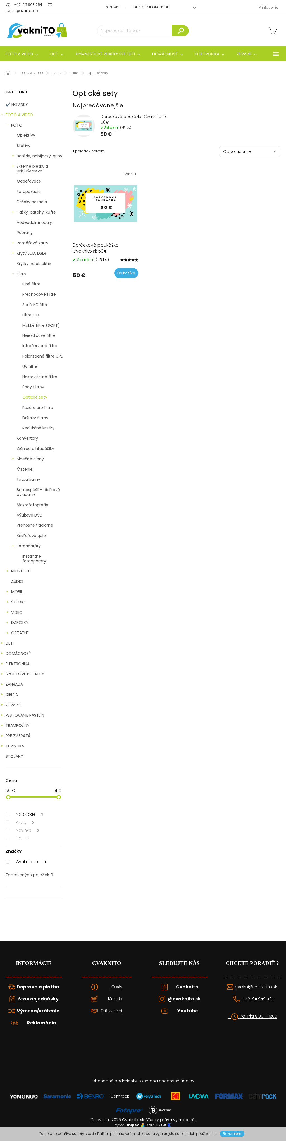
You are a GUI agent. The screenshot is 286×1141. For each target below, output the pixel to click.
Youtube (187, 1011)
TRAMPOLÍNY (18, 725)
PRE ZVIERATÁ (18, 735)
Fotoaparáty (29, 546)
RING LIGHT (21, 571)
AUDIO (17, 581)
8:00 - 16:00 (266, 1016)
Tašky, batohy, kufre (36, 212)
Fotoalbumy (28, 479)
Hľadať (180, 30)
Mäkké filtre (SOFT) (41, 325)
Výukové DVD (29, 515)
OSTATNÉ (20, 633)
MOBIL (17, 592)
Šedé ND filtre (35, 304)
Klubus (161, 1125)
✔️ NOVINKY (17, 104)
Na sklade (29, 814)
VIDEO (17, 612)
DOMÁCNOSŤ (18, 653)
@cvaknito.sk (184, 999)
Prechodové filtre (39, 294)
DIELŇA (12, 694)
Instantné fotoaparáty (34, 558)
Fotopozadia (29, 191)
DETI (10, 643)
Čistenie (25, 469)
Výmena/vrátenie (38, 1011)
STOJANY (14, 756)
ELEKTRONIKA (18, 664)
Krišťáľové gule (31, 535)
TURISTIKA (15, 746)
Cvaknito (187, 987)
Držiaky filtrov (35, 418)
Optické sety (34, 397)
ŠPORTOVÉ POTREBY (25, 674)
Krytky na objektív (34, 263)
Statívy (23, 145)
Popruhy (25, 232)
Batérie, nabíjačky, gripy (39, 156)
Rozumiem (232, 1133)
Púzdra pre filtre (37, 407)
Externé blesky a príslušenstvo (32, 169)
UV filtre (29, 366)
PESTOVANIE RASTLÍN (25, 715)
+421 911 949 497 (258, 999)
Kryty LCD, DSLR (31, 253)
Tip (22, 838)
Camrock (119, 1096)
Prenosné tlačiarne (35, 525)
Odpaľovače (29, 181)
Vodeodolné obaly (34, 222)
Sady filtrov (33, 387)
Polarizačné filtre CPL (42, 356)
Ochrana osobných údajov (167, 1081)
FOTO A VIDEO (19, 115)
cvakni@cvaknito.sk (256, 987)
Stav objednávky (38, 999)
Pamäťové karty (32, 243)
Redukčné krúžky (38, 428)
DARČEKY (19, 622)
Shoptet (133, 1125)
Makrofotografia (32, 505)
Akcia (25, 822)
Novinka (27, 830)
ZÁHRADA (14, 684)
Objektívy (26, 135)
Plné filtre (31, 284)
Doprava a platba (38, 987)
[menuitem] (57, 53)
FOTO (16, 125)
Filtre (21, 274)
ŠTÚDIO (18, 602)
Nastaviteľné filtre (39, 377)
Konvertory (27, 438)
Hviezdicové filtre (39, 335)
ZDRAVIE (13, 705)
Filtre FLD (30, 315)
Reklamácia (41, 1023)
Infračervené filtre (39, 346)
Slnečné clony (30, 459)
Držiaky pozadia (32, 202)
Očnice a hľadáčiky (35, 448)
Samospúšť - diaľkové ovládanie (38, 492)
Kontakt (112, 7)
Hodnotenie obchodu (150, 7)
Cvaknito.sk (31, 862)
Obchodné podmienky (114, 1081)
